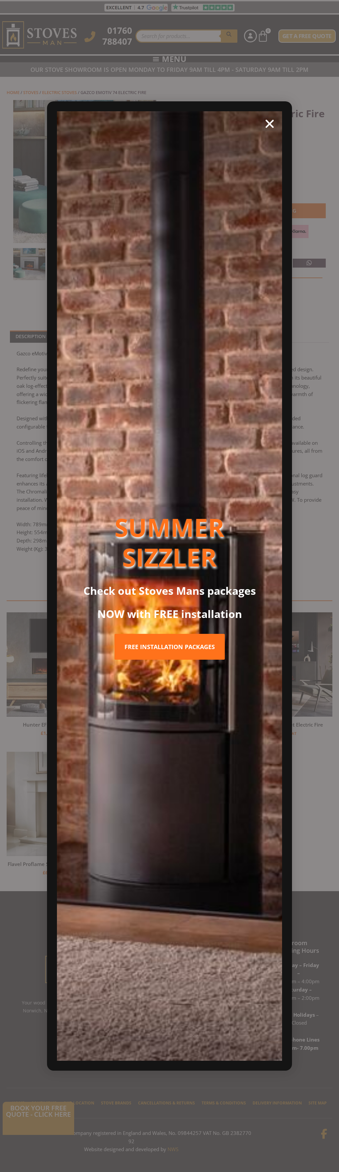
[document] (169, 586)
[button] (269, 123)
